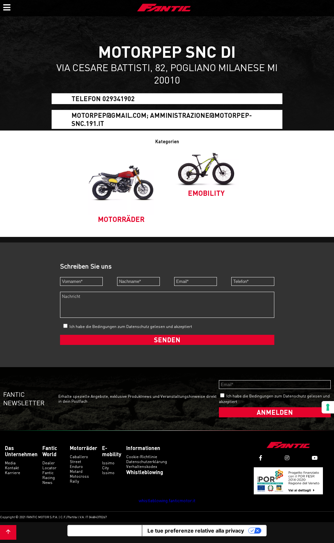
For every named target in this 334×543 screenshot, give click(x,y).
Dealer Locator (49, 465)
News (47, 482)
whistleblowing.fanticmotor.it (167, 500)
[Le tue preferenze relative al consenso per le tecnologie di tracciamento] (328, 407)
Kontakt (12, 467)
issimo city (108, 465)
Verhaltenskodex (141, 466)
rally (74, 481)
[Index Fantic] (164, 8)
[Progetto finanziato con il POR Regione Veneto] (288, 481)
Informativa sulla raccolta (105, 530)
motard (76, 471)
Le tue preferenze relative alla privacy (195, 530)
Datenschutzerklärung (146, 461)
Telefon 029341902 (103, 98)
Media (10, 462)
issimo (108, 472)
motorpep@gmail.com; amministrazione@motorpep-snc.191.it (161, 119)
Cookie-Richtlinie (141, 456)
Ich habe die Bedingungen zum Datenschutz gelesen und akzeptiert (130, 326)
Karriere (12, 472)
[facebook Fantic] (260, 458)
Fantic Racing (48, 475)
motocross (79, 476)
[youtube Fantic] (315, 458)
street (75, 461)
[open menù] (6, 6)
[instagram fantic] (287, 458)
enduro (76, 466)
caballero (79, 456)
